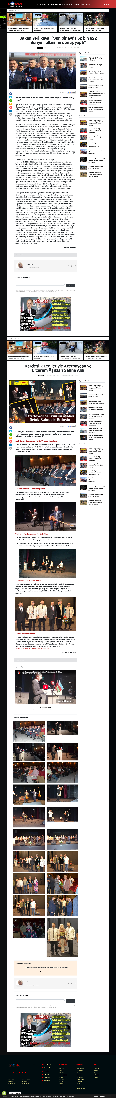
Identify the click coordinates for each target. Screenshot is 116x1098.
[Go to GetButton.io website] (4, 1096)
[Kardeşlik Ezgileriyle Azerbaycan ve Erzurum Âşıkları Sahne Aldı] (42, 401)
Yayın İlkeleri (11, 1081)
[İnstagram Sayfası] (14, 1073)
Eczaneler (79, 1075)
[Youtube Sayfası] (17, 1073)
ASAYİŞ (44, 4)
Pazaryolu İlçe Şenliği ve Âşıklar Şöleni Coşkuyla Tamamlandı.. (95, 102)
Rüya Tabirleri (97, 1075)
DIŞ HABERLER (60, 4)
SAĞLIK (88, 4)
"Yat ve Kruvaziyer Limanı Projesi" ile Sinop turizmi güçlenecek (95, 58)
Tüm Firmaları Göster (46, 972)
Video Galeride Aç (46, 707)
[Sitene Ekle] (29, 1073)
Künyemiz (47, 1077)
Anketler (96, 1070)
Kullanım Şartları (26, 1079)
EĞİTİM (82, 4)
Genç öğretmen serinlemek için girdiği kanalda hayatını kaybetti (95, 109)
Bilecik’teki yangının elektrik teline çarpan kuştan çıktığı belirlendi (96, 79)
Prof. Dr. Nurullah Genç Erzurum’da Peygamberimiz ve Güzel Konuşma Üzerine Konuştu (96, 94)
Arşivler (46, 1074)
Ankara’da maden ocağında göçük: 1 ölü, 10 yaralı (95, 86)
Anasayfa (10, 10)
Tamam (103, 1096)
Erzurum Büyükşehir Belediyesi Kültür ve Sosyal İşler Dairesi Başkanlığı (46, 967)
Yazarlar (46, 1071)
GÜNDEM (38, 4)
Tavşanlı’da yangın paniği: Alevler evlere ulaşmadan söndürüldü (95, 151)
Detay (96, 1096)
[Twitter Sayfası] (11, 1073)
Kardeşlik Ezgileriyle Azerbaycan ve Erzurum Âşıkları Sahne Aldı (94, 144)
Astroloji (96, 1077)
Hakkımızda (11, 1079)
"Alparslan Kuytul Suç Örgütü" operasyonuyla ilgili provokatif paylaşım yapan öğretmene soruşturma (96, 159)
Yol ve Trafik (80, 1070)
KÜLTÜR (76, 4)
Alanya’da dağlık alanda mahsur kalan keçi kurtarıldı (96, 72)
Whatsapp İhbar (26, 1081)
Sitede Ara (96, 1068)
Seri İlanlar (79, 1084)
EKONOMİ (69, 4)
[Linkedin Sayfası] (20, 1073)
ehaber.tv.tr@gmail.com (33, 267)
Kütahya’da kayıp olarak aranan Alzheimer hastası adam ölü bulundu (95, 174)
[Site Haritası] (26, 1073)
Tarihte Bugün (80, 1079)
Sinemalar (79, 1081)
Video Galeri (47, 1068)
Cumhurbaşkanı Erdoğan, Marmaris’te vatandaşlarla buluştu (95, 65)
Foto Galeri (47, 1065)
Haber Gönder (25, 1083)
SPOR (61, 1086)
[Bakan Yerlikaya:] (42, 70)
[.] (29, 731)
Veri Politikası (11, 1083)
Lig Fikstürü (80, 1077)
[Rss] (23, 1073)
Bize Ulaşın (47, 1080)
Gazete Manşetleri (81, 1088)
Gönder (71, 285)
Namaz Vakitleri (80, 1073)
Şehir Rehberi (80, 1086)
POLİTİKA (51, 4)
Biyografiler (97, 1073)
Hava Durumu (80, 1068)
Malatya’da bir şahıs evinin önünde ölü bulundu (95, 167)
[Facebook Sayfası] (9, 1073)
